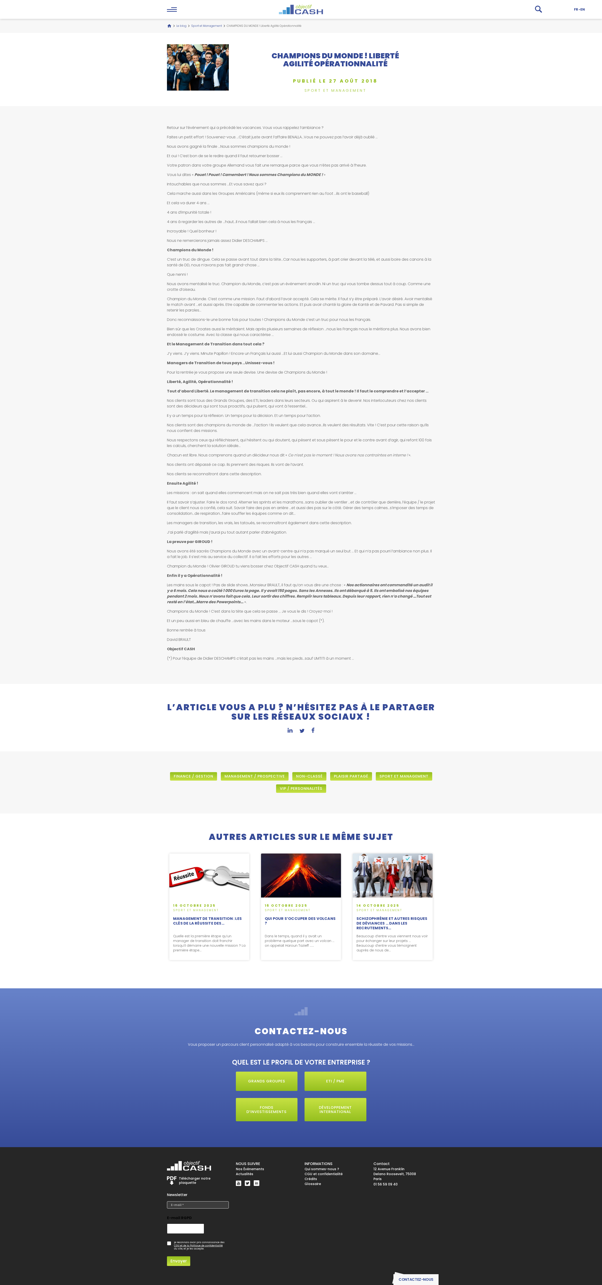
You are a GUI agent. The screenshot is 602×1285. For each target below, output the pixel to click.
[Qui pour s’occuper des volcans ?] (301, 907)
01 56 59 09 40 (385, 1184)
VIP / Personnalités (301, 788)
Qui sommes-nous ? (322, 1169)
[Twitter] (247, 1183)
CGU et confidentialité (324, 1174)
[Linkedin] (256, 1183)
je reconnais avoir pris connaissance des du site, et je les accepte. (199, 1246)
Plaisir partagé (351, 776)
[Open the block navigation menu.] (172, 9)
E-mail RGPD (179, 1218)
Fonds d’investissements (266, 1109)
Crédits (311, 1179)
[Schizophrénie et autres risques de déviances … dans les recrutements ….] (393, 907)
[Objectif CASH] (301, 9)
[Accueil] (169, 26)
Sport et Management (206, 26)
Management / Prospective (255, 776)
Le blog (181, 26)
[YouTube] (238, 1183)
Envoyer (178, 1261)
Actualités (244, 1174)
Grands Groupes (266, 1081)
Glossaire (313, 1183)
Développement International (335, 1109)
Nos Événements (250, 1169)
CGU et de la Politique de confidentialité (198, 1245)
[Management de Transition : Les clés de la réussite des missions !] (209, 907)
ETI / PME (335, 1081)
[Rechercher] (538, 9)
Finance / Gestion (193, 776)
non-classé (309, 776)
